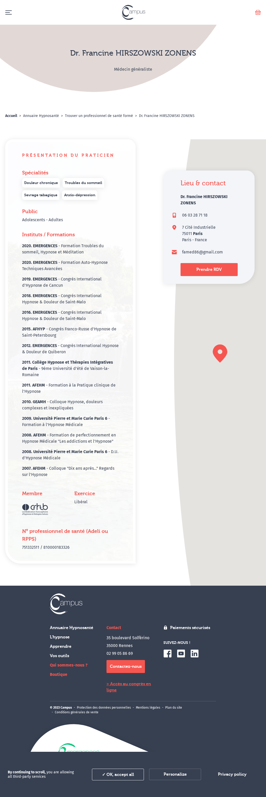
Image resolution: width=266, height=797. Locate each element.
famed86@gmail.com (202, 252)
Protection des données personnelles (104, 707)
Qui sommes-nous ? (69, 665)
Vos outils (59, 656)
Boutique (58, 674)
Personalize (175, 774)
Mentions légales (148, 707)
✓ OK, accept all (118, 774)
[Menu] (8, 12)
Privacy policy (232, 774)
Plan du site (173, 707)
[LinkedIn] (194, 653)
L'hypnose (60, 637)
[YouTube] (181, 653)
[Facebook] (167, 653)
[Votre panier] (258, 12)
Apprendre (60, 646)
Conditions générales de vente (76, 712)
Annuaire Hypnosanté (71, 627)
